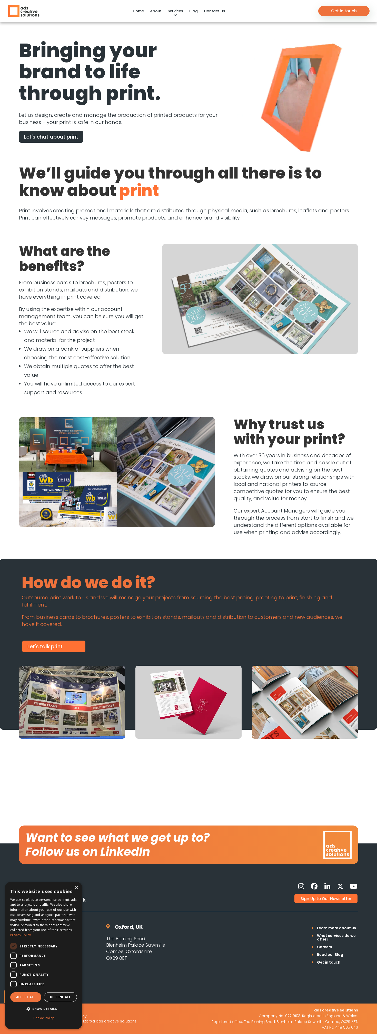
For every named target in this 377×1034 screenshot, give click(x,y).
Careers (324, 947)
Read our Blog (330, 955)
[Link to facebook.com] (314, 886)
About (156, 11)
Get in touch (344, 11)
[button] (43, 1008)
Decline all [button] (60, 997)
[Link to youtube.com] (353, 886)
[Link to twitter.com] (340, 886)
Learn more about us (336, 928)
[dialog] (43, 955)
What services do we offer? (336, 938)
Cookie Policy (43, 1018)
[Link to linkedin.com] (327, 886)
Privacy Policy (20, 935)
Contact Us (214, 11)
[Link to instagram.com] (301, 886)
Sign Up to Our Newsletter (326, 898)
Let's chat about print (51, 136)
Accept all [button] (26, 997)
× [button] (76, 888)
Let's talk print (45, 646)
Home (138, 11)
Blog (193, 11)
